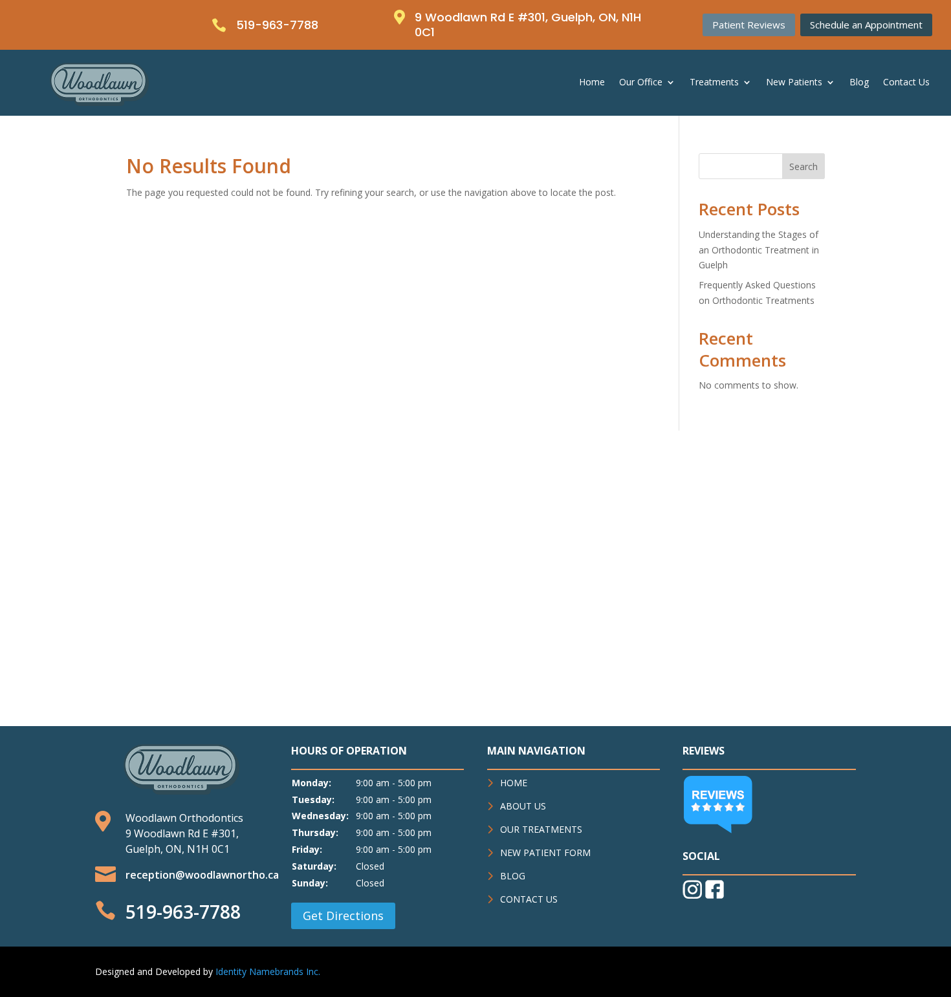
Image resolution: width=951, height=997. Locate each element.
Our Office (640, 83)
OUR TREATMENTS (541, 829)
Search (803, 166)
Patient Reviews (748, 24)
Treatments (714, 83)
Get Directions (343, 915)
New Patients (794, 83)
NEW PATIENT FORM (545, 852)
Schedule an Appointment (866, 24)
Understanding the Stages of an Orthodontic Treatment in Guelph (759, 250)
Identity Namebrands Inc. (267, 971)
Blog (859, 83)
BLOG (512, 876)
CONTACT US (529, 899)
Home (592, 83)
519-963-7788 (183, 911)
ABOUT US (523, 806)
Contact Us (906, 83)
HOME (513, 783)
